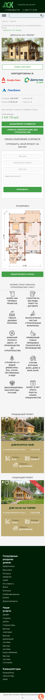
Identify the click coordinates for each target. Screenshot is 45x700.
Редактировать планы (22, 274)
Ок (22, 698)
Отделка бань (9, 625)
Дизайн (6, 615)
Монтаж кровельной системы (8, 639)
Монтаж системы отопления (7, 659)
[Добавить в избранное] (38, 42)
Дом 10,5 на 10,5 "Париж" (22, 508)
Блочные (7, 591)
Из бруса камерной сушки (7, 577)
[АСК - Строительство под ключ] (9, 5)
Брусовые (7, 570)
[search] (41, 15)
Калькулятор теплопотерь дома (8, 676)
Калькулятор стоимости (22, 124)
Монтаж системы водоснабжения (10, 649)
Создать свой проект (22, 67)
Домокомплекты (10, 601)
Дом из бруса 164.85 (22, 445)
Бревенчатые (8, 566)
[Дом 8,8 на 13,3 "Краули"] (22, 49)
